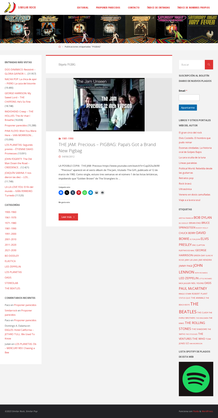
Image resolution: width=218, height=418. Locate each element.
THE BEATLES (12, 288)
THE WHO (198, 338)
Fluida (195, 411)
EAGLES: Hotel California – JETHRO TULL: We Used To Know (20, 334)
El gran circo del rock (190, 132)
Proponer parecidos (25, 305)
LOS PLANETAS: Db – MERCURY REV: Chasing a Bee (20, 348)
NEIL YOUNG (197, 283)
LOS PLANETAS (13, 272)
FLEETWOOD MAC (187, 250)
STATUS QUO (184, 298)
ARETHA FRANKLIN (186, 218)
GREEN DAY (199, 255)
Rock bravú (185, 183)
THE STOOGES (192, 334)
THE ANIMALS (198, 297)
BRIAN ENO (195, 222)
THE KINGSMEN (202, 318)
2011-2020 (10, 244)
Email (183, 90)
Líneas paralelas (188, 163)
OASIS (8, 277)
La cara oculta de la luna (192, 157)
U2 (187, 343)
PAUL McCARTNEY (193, 288)
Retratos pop (186, 178)
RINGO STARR (185, 293)
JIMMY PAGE (186, 265)
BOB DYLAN (203, 217)
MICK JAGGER (185, 283)
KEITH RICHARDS (201, 273)
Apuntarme (188, 107)
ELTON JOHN (195, 239)
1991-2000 (10, 233)
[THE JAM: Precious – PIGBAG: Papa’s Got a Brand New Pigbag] (109, 104)
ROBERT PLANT (199, 293)
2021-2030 (10, 250)
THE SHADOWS (199, 329)
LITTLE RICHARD (205, 278)
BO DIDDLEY (12, 255)
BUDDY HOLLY (202, 228)
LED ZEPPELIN (13, 266)
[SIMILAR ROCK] (10, 7)
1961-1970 (10, 217)
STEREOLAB (11, 283)
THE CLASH (202, 312)
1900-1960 (10, 212)
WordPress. (207, 411)
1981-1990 (67, 138)
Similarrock (11, 310)
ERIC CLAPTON (198, 245)
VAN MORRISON (195, 343)
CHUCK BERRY (187, 233)
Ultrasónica (185, 189)
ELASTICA (10, 261)
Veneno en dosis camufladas (194, 194)
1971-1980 (10, 223)
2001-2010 (10, 239)
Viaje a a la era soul (189, 200)
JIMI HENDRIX (205, 259)
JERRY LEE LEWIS (191, 260)
